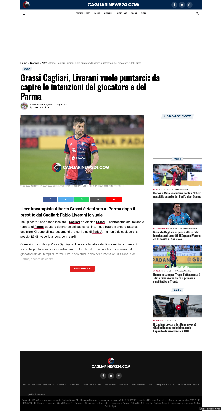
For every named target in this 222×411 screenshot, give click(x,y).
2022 (44, 63)
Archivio (34, 63)
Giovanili (108, 13)
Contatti (61, 384)
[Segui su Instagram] (119, 376)
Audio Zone (122, 13)
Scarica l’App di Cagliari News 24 (38, 384)
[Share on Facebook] (50, 199)
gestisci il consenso (36, 394)
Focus (97, 13)
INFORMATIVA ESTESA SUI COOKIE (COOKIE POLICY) (153, 384)
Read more (81, 268)
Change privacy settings (210, 409)
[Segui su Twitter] (111, 376)
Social (134, 13)
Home (23, 63)
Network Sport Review (188, 384)
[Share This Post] (82, 199)
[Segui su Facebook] (103, 376)
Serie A (97, 232)
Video (143, 13)
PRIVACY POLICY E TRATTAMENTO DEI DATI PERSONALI (105, 384)
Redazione (74, 384)
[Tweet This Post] (66, 199)
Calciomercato (83, 13)
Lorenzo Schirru (40, 107)
